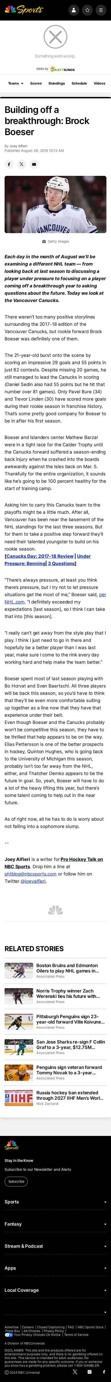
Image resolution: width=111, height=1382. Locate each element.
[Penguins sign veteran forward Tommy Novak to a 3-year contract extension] (19, 1073)
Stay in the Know (19, 1160)
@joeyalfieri (33, 881)
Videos (99, 83)
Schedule (79, 83)
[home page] (24, 10)
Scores (35, 83)
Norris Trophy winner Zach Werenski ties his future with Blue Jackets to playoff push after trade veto (66, 993)
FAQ (71, 1327)
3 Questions (61, 563)
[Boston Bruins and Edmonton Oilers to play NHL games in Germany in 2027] (19, 971)
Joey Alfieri (18, 146)
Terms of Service (76, 1335)
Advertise (12, 1327)
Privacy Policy (54, 1331)
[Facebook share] (9, 164)
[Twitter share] (21, 164)
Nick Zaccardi (47, 1104)
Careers (28, 1327)
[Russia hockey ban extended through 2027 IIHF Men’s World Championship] (19, 1098)
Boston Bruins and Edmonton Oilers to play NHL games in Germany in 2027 (67, 968)
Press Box (12, 1331)
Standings (56, 83)
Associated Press (50, 976)
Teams (13, 83)
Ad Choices (31, 1331)
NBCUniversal (34, 1343)
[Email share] (34, 164)
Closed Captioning (51, 1327)
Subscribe (16, 1181)
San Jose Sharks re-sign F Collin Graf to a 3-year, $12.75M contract (70, 1044)
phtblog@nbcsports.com (31, 874)
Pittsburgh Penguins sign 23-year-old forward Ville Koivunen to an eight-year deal (70, 1019)
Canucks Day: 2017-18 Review (40, 556)
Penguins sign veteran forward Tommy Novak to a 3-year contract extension (69, 1070)
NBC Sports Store (90, 1327)
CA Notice (53, 1335)
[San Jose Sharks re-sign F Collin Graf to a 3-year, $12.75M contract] (19, 1047)
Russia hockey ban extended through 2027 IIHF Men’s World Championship (69, 1095)
